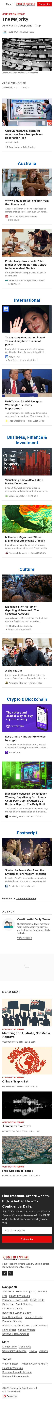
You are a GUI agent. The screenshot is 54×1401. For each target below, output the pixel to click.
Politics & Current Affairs (34, 1363)
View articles (24, 938)
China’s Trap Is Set (15, 1081)
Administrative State (16, 1126)
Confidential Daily (18, 1388)
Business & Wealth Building (17, 1372)
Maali (17, 1391)
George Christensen (12, 1042)
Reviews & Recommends (15, 1376)
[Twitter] (4, 1273)
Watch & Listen (10, 1363)
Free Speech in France (17, 1170)
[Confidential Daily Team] (4, 32)
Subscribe (44, 4)
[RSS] (10, 1273)
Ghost (10, 1391)
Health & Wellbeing (12, 1368)
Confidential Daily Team (21, 32)
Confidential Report (13, 14)
